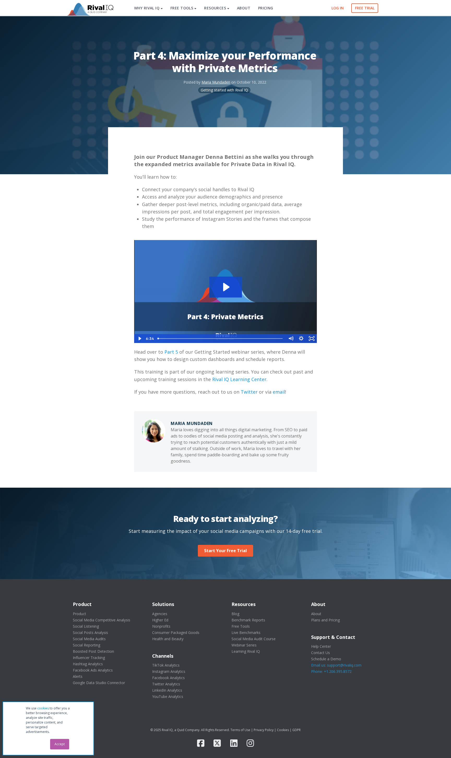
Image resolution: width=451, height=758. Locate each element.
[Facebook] (200, 743)
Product (79, 613)
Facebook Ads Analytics (93, 670)
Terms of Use (240, 730)
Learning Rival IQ (246, 651)
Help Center (321, 646)
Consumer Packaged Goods (175, 632)
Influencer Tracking (89, 657)
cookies (43, 708)
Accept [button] (60, 744)
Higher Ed (160, 619)
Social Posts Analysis (90, 632)
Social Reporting (86, 645)
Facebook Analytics (168, 677)
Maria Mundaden (215, 82)
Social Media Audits (89, 638)
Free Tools (241, 626)
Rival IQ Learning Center (238, 379)
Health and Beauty (167, 638)
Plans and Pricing (325, 619)
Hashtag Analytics (88, 663)
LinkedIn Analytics (167, 690)
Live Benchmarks (246, 632)
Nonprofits (161, 626)
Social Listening (86, 626)
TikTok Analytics (166, 665)
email (279, 392)
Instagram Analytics (168, 671)
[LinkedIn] (234, 743)
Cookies (283, 730)
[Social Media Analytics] (90, 8)
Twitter (248, 392)
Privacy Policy (264, 730)
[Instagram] (250, 743)
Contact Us (320, 652)
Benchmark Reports (248, 619)
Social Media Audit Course (254, 638)
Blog (235, 613)
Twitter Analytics (166, 683)
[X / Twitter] (217, 743)
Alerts (77, 676)
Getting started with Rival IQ (224, 90)
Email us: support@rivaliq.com (336, 665)
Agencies (159, 613)
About (316, 613)
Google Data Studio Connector (99, 682)
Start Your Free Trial (225, 550)
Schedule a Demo (326, 658)
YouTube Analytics (167, 696)
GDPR (296, 730)
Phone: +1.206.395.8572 (331, 671)
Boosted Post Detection (93, 651)
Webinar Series (244, 645)
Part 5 (171, 352)
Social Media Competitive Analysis (101, 619)
